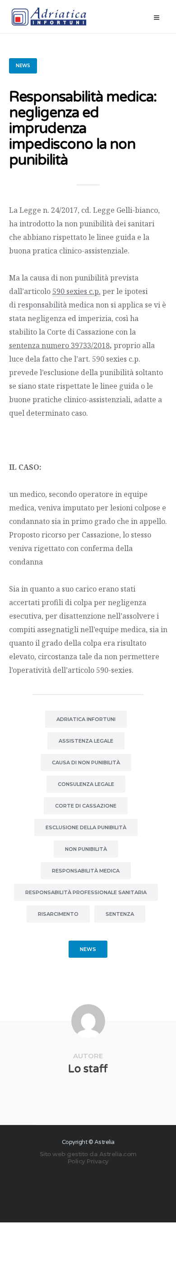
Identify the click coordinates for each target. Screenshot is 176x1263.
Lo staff (88, 1068)
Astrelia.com (118, 1153)
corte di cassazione (85, 806)
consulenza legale (86, 784)
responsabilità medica (56, 305)
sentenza (120, 914)
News (23, 66)
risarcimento (58, 914)
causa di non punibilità (86, 762)
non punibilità (86, 849)
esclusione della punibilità (86, 827)
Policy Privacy (88, 1161)
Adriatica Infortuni (86, 719)
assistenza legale (86, 741)
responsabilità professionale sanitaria (86, 892)
